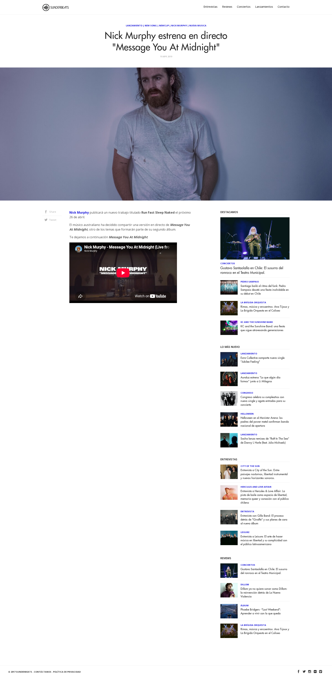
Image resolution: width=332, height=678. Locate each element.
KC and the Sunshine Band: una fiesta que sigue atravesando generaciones (263, 328)
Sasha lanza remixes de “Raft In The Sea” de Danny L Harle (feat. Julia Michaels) (265, 440)
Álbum (245, 605)
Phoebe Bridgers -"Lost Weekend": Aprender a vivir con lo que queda (261, 611)
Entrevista (247, 511)
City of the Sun (250, 466)
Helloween (247, 413)
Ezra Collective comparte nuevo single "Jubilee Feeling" (263, 359)
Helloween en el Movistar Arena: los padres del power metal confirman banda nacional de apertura (265, 421)
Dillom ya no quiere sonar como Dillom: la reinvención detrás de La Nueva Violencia (264, 592)
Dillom (245, 584)
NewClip (164, 25)
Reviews (227, 6)
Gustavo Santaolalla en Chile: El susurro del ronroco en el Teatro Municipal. (251, 270)
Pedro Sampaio (250, 281)
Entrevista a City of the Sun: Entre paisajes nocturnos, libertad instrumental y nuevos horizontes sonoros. (264, 474)
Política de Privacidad (67, 671)
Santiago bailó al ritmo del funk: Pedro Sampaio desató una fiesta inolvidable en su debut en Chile (265, 290)
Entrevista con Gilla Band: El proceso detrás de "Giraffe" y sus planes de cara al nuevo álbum (264, 519)
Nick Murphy (179, 25)
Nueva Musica (197, 25)
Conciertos (244, 6)
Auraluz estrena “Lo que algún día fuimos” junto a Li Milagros (260, 379)
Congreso (247, 392)
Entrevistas (210, 6)
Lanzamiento (134, 25)
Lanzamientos (264, 6)
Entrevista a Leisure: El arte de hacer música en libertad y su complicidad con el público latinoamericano (264, 540)
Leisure (245, 532)
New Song (151, 25)
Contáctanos (42, 671)
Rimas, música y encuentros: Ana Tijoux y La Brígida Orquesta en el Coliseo (265, 308)
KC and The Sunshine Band (257, 322)
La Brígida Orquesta (253, 302)
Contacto (284, 6)
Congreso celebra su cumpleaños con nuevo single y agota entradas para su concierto (263, 401)
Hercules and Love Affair (256, 486)
